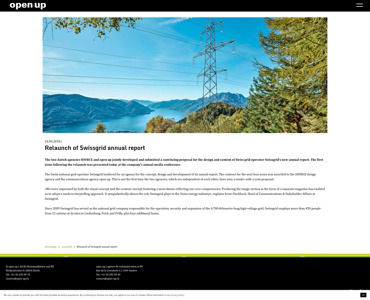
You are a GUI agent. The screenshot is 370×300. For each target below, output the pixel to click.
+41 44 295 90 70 (20, 274)
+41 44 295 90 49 (110, 274)
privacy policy (177, 295)
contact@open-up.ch (17, 278)
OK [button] (363, 295)
